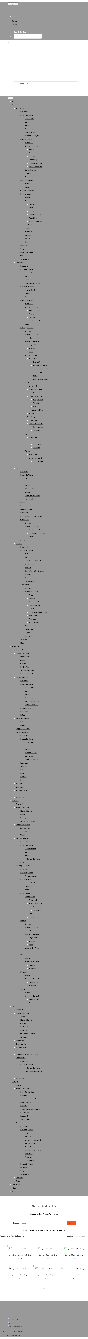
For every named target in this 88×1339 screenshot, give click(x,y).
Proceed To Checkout (50, 1214)
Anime (27, 122)
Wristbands (24, 259)
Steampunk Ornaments (37, 533)
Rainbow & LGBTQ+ (36, 163)
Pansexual (28, 578)
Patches (28, 177)
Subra (25, 1230)
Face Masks (29, 225)
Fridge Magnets (26, 509)
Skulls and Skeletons (32, 283)
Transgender (29, 581)
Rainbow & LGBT (35, 214)
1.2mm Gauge (34, 358)
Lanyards (23, 249)
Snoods (27, 228)
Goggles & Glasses (27, 190)
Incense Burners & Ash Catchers (31, 516)
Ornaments (24, 519)
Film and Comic (30, 273)
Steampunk (29, 499)
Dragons (28, 492)
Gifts (17, 468)
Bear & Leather (30, 564)
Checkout (15, 24)
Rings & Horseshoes (40, 379)
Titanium (28, 293)
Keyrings (23, 245)
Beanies (27, 238)
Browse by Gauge (31, 355)
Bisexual (28, 567)
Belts (27, 184)
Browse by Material (27, 286)
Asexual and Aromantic (33, 561)
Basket (14, 21)
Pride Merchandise (31, 554)
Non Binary (29, 574)
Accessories (20, 108)
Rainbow (28, 557)
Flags (22, 643)
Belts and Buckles (26, 180)
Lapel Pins (28, 173)
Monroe (27, 434)
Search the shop (44, 1289)
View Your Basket (36, 1214)
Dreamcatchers (26, 506)
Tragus (31, 413)
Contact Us (16, 1184)
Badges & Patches (26, 139)
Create (17, 1335)
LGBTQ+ (19, 543)
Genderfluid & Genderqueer (34, 571)
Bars (35, 376)
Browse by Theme (26, 115)
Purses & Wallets (26, 252)
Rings (27, 324)
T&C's (14, 1188)
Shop (14, 105)
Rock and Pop (30, 489)
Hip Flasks (24, 513)
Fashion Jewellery (26, 300)
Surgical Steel (30, 290)
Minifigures (24, 502)
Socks (22, 256)
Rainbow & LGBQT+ (32, 136)
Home (14, 101)
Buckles (27, 187)
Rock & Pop (29, 129)
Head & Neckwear (26, 194)
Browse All (24, 112)
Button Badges (30, 170)
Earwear (28, 382)
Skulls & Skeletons (31, 132)
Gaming (27, 125)
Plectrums (24, 540)
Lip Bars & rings (30, 417)
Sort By (70, 1236)
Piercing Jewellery (27, 328)
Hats (26, 242)
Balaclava (28, 232)
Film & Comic (29, 118)
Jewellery (19, 262)
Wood (27, 297)
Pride (31, 595)
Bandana (28, 235)
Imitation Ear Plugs (36, 410)
